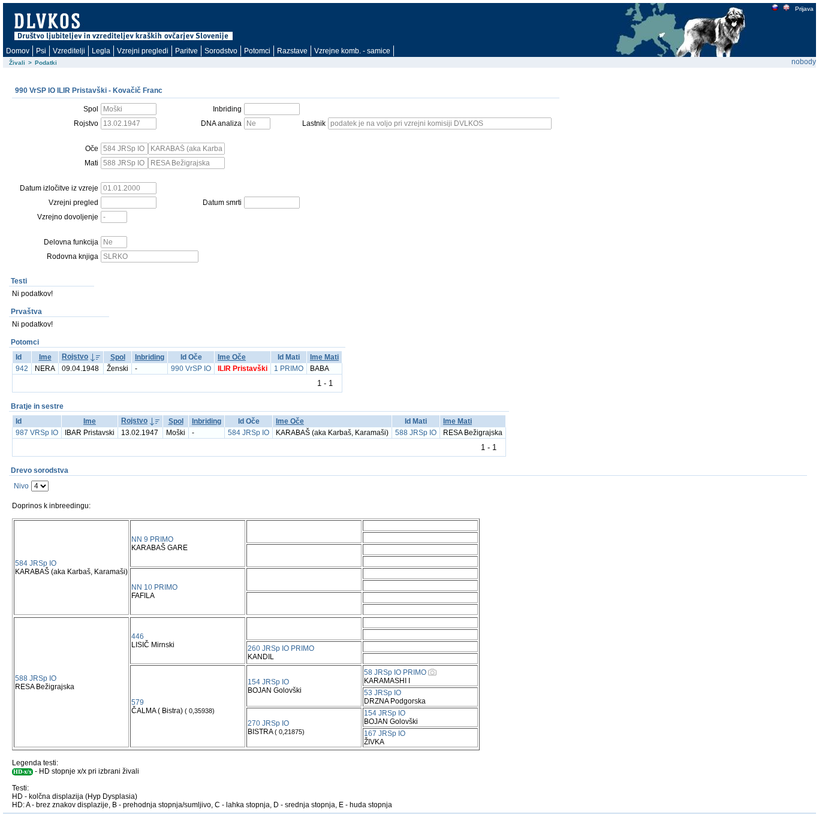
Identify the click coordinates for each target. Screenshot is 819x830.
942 (22, 368)
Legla (101, 51)
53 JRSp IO (382, 693)
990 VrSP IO (191, 368)
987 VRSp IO (37, 432)
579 (137, 702)
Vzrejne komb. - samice (352, 51)
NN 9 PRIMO (152, 539)
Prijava (804, 8)
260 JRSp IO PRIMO (281, 648)
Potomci (257, 51)
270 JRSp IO (268, 723)
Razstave (292, 51)
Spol (117, 357)
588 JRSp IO (415, 432)
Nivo (21, 486)
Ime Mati (324, 357)
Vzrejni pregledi (142, 51)
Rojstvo (75, 356)
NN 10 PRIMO (154, 587)
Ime (45, 357)
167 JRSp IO (384, 733)
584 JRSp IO (248, 432)
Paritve (186, 51)
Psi (41, 51)
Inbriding (149, 357)
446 (137, 636)
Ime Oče (232, 357)
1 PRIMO (288, 368)
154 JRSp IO (268, 682)
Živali (17, 62)
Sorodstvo (220, 51)
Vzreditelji (69, 51)
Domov (17, 51)
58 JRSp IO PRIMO (395, 672)
